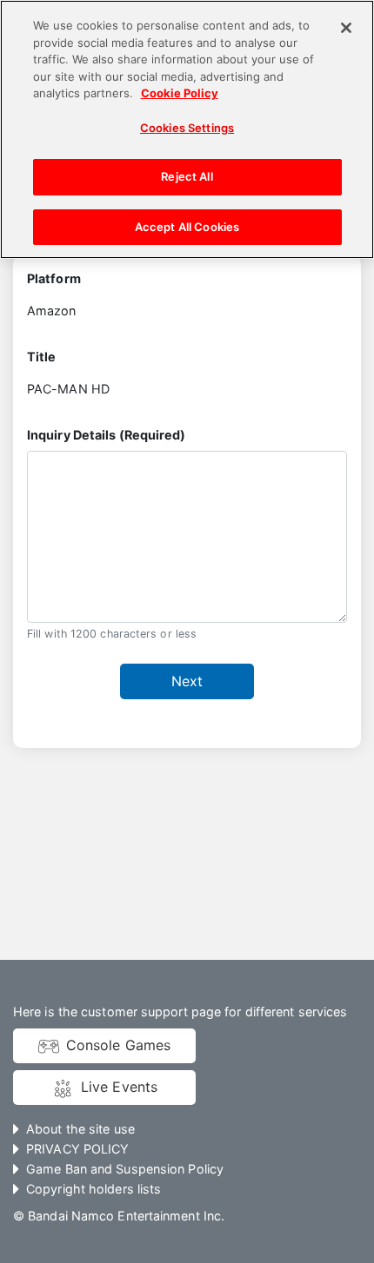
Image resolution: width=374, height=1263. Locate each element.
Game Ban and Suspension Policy (125, 1168)
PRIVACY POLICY (77, 1148)
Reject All (186, 176)
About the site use (80, 1128)
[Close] (346, 28)
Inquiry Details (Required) (106, 434)
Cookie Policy (179, 93)
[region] (187, 129)
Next (187, 681)
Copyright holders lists (93, 1188)
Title (41, 356)
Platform (54, 278)
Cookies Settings (187, 128)
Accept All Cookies (187, 227)
